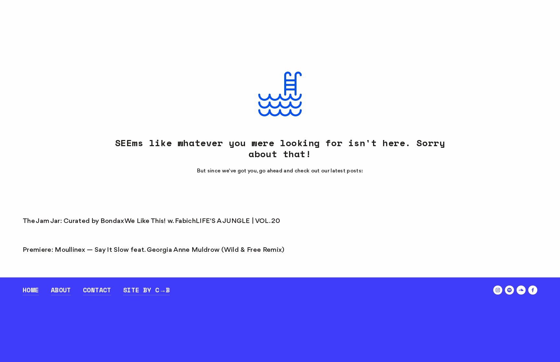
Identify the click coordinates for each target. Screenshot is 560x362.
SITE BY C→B (146, 290)
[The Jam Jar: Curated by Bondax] (73, 210)
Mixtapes (87, 26)
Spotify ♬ (517, 26)
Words (124, 26)
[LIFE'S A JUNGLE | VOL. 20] (238, 210)
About (61, 290)
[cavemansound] (497, 290)
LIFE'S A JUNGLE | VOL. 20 (238, 221)
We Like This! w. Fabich (160, 221)
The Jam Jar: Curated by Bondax (73, 221)
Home (31, 290)
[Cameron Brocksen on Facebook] (532, 290)
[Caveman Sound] (521, 290)
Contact (97, 290)
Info (154, 26)
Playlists (41, 26)
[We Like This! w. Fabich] (160, 210)
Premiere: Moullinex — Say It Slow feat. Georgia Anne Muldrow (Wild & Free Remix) (154, 250)
